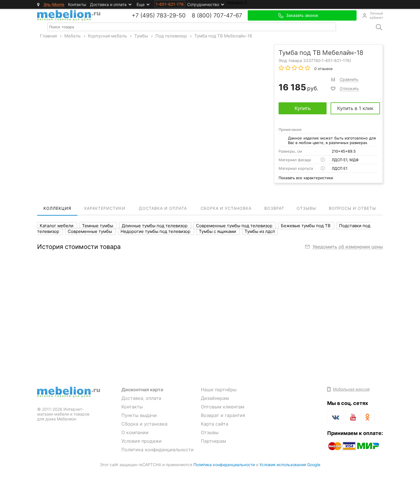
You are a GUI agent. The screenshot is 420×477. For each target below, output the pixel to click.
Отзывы (210, 432)
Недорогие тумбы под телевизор (156, 231)
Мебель (72, 36)
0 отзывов (323, 68)
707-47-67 (227, 15)
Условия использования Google (289, 464)
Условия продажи (141, 441)
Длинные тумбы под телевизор (155, 225)
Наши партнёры (219, 389)
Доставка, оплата (141, 398)
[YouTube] (352, 418)
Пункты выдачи (139, 415)
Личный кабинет (376, 15)
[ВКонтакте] (335, 417)
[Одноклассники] (367, 417)
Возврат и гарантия (223, 415)
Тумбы (141, 36)
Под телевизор (171, 36)
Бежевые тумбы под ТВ (306, 225)
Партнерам (213, 441)
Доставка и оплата (108, 4)
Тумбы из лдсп (260, 231)
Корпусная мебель (107, 36)
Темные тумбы (98, 225)
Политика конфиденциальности (157, 449)
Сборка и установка (144, 424)
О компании (135, 432)
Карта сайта (214, 424)
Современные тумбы (90, 231)
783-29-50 (171, 15)
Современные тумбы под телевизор (234, 225)
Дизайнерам (215, 398)
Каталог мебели (57, 225)
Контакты (77, 4)
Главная (48, 36)
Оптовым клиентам (222, 407)
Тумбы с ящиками (218, 231)
